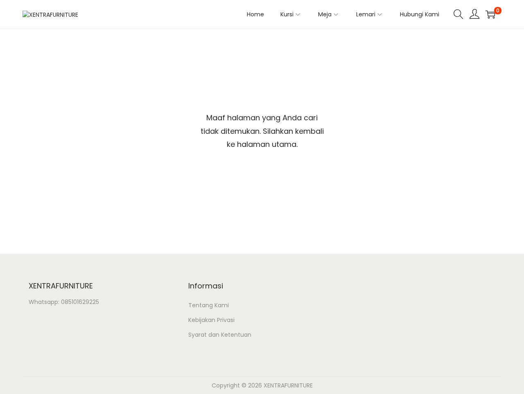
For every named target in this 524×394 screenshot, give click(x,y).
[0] (490, 14)
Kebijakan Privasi (211, 320)
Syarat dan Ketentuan (219, 335)
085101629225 (80, 302)
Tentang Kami (208, 305)
